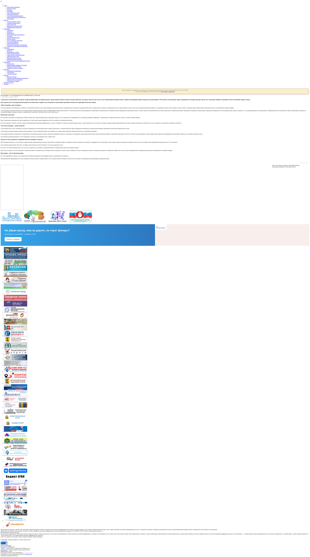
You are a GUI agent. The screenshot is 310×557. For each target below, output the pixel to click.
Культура (9, 50)
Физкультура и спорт (13, 52)
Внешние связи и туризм (14, 58)
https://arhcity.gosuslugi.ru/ (168, 91)
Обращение (4, 549)
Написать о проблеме (13, 239)
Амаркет (6, 84)
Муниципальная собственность (15, 34)
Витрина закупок (8, 82)
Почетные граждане (12, 14)
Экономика (7, 29)
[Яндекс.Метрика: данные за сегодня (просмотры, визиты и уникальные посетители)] (6, 545)
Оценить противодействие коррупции (17, 78)
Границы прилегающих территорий (17, 45)
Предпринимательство (13, 37)
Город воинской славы (13, 13)
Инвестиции (10, 33)
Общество (6, 47)
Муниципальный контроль (14, 59)
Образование (10, 49)
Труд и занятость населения (14, 40)
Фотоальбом (10, 18)
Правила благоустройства (14, 66)
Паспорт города (11, 8)
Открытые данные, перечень (15, 68)
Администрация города (13, 23)
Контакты (6, 69)
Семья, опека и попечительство (15, 55)
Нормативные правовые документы (17, 65)
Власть (6, 20)
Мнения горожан (12, 76)
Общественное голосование (15, 79)
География (10, 11)
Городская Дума (11, 24)
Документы (7, 62)
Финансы (9, 31)
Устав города (10, 63)
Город (5, 5)
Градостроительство (12, 43)
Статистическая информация (15, 16)
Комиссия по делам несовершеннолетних (18, 61)
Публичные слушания (13, 81)
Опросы (6, 75)
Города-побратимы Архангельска (16, 17)
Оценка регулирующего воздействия (17, 46)
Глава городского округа (14, 21)
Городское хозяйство (12, 42)
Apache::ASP (28, 554)
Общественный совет (13, 56)
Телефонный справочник (14, 71)
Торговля (9, 36)
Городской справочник (13, 7)
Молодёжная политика (13, 53)
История (9, 10)
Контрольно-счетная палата (14, 26)
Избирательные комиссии (14, 27)
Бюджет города (11, 39)
